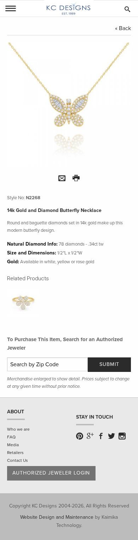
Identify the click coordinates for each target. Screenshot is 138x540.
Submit (109, 364)
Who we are (18, 429)
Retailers (15, 452)
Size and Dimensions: (31, 253)
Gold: (13, 262)
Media (13, 445)
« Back (123, 28)
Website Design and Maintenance (56, 517)
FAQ (11, 437)
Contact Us (17, 460)
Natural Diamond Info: (32, 244)
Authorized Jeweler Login (51, 473)
